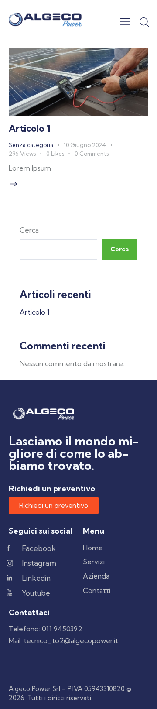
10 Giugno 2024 (85, 144)
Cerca (29, 230)
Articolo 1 (30, 128)
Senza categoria (31, 144)
